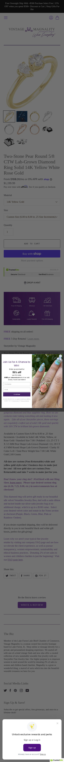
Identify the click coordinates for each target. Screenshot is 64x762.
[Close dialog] (60, 356)
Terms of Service (25, 401)
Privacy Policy (15, 401)
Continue (17, 394)
